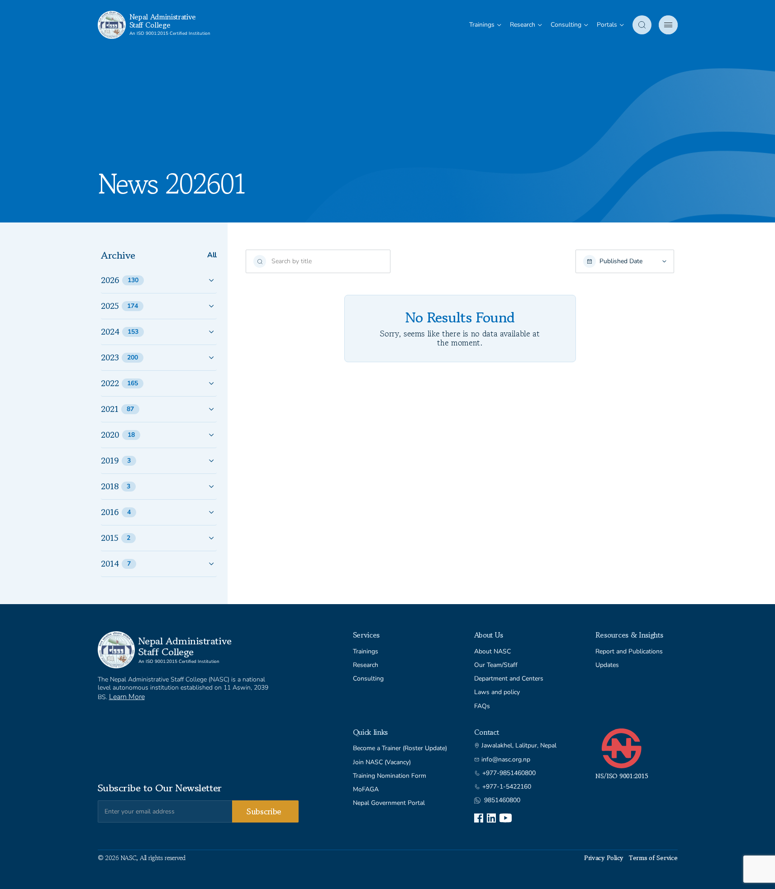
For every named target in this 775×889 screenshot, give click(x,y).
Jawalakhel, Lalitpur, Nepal (518, 746)
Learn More (127, 697)
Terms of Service (653, 857)
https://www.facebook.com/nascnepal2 (478, 818)
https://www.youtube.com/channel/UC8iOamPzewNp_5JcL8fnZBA (505, 818)
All (212, 255)
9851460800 (502, 800)
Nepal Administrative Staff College (162, 20)
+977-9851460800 (509, 773)
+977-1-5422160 (506, 787)
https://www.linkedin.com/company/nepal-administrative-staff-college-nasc (491, 818)
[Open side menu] (668, 24)
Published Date (620, 261)
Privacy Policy (603, 857)
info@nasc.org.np (505, 760)
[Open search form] (641, 24)
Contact (486, 732)
